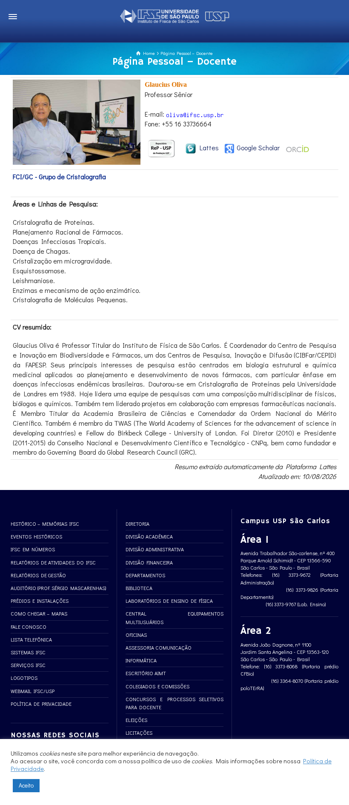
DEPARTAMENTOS (145, 575)
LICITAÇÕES (139, 732)
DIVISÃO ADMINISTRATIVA (155, 549)
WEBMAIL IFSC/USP (32, 691)
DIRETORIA (137, 523)
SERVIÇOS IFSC (28, 665)
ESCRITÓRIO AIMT (146, 673)
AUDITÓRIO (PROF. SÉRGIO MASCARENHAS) (58, 587)
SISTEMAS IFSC (28, 652)
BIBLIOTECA (139, 587)
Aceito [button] (26, 785)
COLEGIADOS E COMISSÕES (157, 686)
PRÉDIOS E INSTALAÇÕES (40, 600)
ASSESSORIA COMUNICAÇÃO (159, 647)
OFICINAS (136, 634)
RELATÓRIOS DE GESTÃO (38, 575)
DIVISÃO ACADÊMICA (149, 536)
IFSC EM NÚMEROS (33, 549)
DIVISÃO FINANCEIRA (149, 562)
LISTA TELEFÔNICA (31, 639)
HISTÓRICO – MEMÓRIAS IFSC (45, 523)
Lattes (208, 147)
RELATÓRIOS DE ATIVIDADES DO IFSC (53, 562)
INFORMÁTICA (141, 660)
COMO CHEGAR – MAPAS (39, 613)
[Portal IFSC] (174, 14)
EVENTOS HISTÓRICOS (36, 536)
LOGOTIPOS (24, 677)
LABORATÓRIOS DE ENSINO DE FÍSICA (169, 600)
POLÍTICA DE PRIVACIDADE (41, 703)
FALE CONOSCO (28, 626)
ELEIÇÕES (136, 719)
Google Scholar (257, 147)
